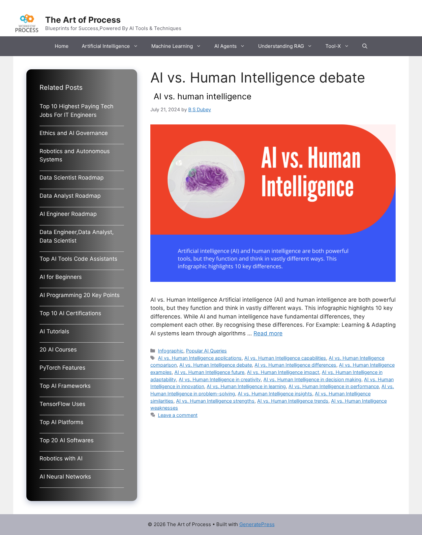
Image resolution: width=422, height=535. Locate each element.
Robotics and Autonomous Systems (75, 155)
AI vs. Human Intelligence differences (295, 365)
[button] (365, 46)
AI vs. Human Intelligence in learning (246, 386)
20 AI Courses (58, 349)
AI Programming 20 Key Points (80, 295)
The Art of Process (83, 20)
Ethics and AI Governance (74, 133)
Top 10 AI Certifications (70, 313)
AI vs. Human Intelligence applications (200, 358)
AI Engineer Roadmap (68, 214)
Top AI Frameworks (65, 386)
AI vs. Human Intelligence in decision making (312, 379)
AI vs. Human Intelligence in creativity (220, 379)
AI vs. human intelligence (203, 96)
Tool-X (333, 46)
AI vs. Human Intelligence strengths (215, 401)
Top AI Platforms (61, 422)
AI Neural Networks (65, 476)
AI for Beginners (61, 277)
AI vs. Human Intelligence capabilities (285, 358)
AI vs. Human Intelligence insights (275, 393)
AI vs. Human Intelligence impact (283, 372)
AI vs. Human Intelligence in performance (333, 386)
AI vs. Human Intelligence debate (215, 365)
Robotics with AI (61, 458)
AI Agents (225, 46)
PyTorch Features (62, 367)
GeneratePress (257, 524)
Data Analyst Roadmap (70, 195)
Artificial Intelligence (106, 46)
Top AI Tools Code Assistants (78, 258)
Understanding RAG (281, 46)
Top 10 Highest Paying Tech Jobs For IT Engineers (76, 110)
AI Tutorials (54, 331)
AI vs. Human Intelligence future (209, 372)
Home (62, 46)
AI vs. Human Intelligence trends (292, 401)
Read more (268, 333)
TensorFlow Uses (62, 404)
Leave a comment (177, 415)
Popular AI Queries (206, 350)
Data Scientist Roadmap (72, 177)
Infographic (170, 350)
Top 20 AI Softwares (67, 440)
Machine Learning (172, 46)
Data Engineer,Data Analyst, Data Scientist (77, 236)
